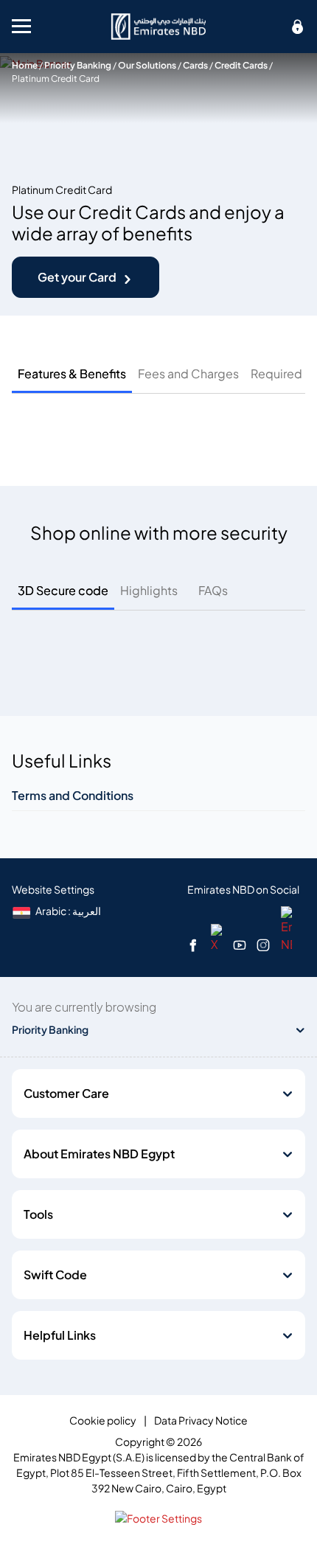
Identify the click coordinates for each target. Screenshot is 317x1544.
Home (25, 65)
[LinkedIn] (286, 928)
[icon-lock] (297, 27)
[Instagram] (263, 944)
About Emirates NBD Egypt (99, 1154)
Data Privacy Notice (201, 1420)
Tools (38, 1214)
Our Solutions (147, 65)
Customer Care (66, 1093)
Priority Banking (77, 65)
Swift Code (55, 1274)
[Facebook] (193, 944)
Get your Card (77, 277)
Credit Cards (241, 65)
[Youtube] (239, 944)
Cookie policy (102, 1420)
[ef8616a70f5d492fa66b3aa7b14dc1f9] (158, 26)
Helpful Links (60, 1335)
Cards (195, 65)
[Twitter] (216, 937)
